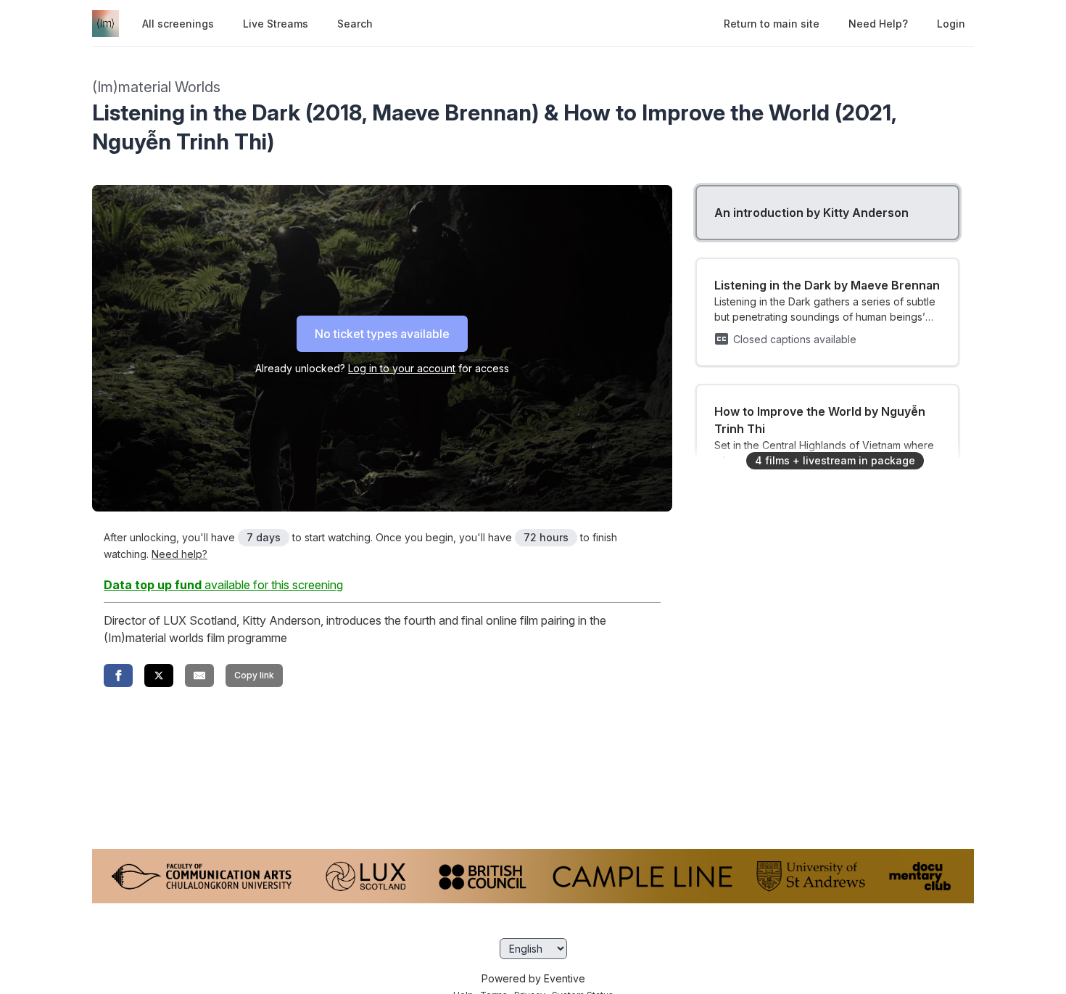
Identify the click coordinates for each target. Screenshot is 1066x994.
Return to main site (771, 23)
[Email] (199, 675)
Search (355, 23)
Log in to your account (401, 368)
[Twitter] (158, 675)
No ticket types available (382, 333)
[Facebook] (118, 675)
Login (951, 23)
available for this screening (223, 585)
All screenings (178, 23)
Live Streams (275, 23)
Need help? (878, 23)
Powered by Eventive (533, 978)
